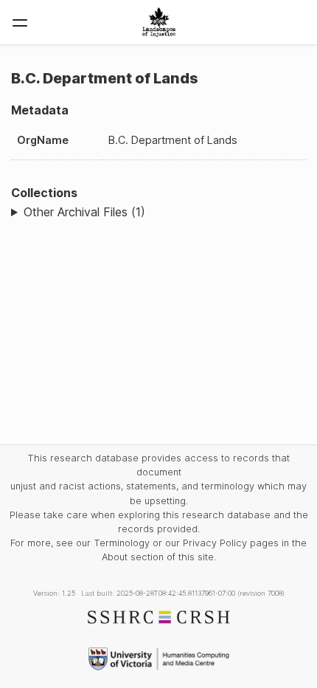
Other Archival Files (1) (84, 211)
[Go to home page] (158, 22)
